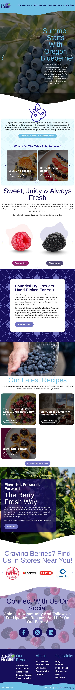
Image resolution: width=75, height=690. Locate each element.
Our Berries (24, 5)
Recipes (70, 5)
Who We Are (40, 5)
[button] (3, 56)
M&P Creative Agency (66, 688)
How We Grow (55, 5)
